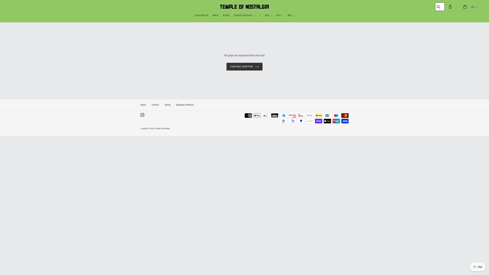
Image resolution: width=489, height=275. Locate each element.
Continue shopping (241, 66)
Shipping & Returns (185, 105)
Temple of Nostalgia (162, 128)
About (143, 105)
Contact (155, 105)
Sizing (167, 105)
